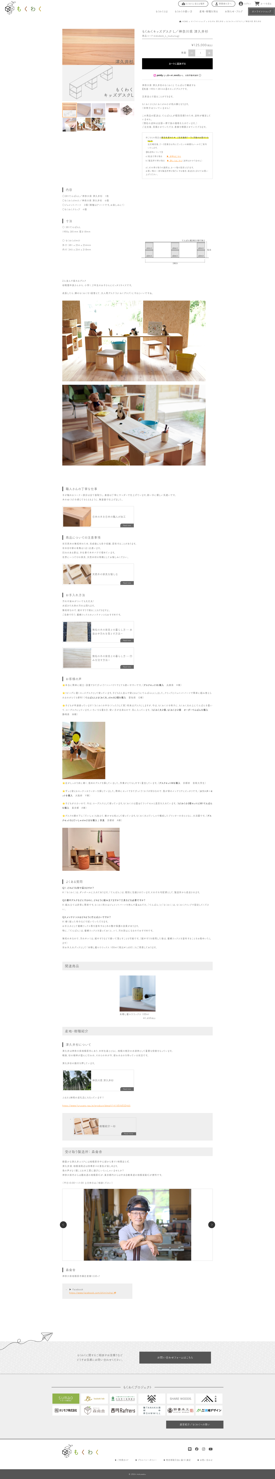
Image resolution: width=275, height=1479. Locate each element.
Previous (63, 1224)
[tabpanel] (98, 65)
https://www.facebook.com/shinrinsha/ (91, 1293)
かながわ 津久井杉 (215, 21)
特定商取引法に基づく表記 (178, 1460)
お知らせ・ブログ (234, 11)
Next (211, 1224)
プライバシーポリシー (147, 1460)
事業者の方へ (225, 4)
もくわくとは (162, 11)
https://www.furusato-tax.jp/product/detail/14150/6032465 (96, 1105)
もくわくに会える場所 (195, 4)
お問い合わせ (206, 1460)
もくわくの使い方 (183, 11)
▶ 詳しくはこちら (174, 161)
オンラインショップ (198, 21)
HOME (184, 21)
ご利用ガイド (123, 1460)
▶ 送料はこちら (174, 156)
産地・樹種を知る (208, 11)
